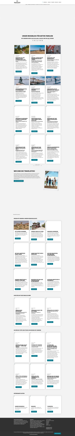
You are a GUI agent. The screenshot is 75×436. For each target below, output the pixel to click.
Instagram (47, 421)
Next (74, 18)
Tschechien (31, 427)
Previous (0, 18)
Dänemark (31, 421)
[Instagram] (34, 40)
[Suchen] (42, 2)
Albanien (31, 420)
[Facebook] (35, 40)
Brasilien (37, 420)
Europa (41, 38)
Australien (34, 420)
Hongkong (36, 423)
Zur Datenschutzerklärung (33, 434)
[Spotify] (32, 40)
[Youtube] (37, 40)
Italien (39, 423)
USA (36, 427)
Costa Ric (42, 420)
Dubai (34, 421)
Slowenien (31, 426)
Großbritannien (32, 423)
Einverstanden (57, 433)
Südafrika (37, 426)
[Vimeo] (39, 40)
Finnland (31, 422)
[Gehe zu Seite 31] (41, 165)
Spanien (34, 426)
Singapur (40, 425)
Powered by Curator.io (16, 214)
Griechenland (39, 422)
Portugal (31, 425)
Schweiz (37, 425)
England (41, 421)
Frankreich (34, 422)
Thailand (40, 426)
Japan (41, 423)
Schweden (34, 425)
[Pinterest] (42, 40)
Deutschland (35, 38)
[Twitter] (40, 40)
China (40, 420)
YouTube (47, 423)
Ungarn (35, 427)
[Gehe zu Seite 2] (40, 165)
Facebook (47, 422)
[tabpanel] (37, 4)
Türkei (43, 426)
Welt (49, 38)
